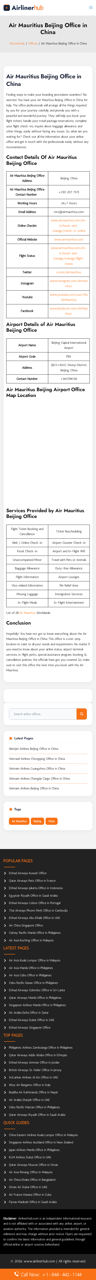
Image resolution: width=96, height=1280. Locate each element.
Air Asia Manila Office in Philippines (31, 968)
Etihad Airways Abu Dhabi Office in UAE (34, 918)
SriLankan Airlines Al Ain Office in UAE (33, 1077)
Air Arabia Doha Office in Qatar (29, 1013)
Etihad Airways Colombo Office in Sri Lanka (37, 990)
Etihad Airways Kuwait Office (27, 873)
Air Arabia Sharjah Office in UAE (29, 1100)
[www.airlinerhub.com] (23, 8)
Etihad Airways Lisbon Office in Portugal (34, 903)
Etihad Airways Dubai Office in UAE (31, 1020)
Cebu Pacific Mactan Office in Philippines (34, 1107)
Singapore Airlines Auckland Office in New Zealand (41, 1142)
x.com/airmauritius (68, 272)
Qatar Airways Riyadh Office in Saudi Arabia (37, 1115)
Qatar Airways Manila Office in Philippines (35, 998)
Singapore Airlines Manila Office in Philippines (37, 1005)
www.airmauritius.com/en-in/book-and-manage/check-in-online (69, 225)
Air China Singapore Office (26, 925)
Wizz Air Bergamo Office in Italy (30, 1085)
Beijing (37, 821)
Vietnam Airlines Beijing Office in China (34, 788)
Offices (33, 43)
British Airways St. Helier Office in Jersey (35, 1070)
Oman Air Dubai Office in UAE (28, 1187)
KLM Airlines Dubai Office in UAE (30, 1157)
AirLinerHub (17, 43)
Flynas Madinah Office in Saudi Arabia (32, 1202)
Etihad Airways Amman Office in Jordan (34, 1062)
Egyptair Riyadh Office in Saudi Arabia (33, 896)
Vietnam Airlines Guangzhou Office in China (37, 768)
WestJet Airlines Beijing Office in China (33, 749)
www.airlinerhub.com (40, 1261)
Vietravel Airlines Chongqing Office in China (37, 759)
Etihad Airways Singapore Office (29, 1027)
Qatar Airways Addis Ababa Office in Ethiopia (38, 1055)
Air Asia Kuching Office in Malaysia (31, 940)
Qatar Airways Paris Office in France (32, 881)
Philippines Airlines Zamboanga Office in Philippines (41, 1047)
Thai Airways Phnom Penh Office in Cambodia (38, 910)
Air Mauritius (27, 613)
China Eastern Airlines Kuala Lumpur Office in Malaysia (43, 1135)
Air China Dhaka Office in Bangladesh (32, 1180)
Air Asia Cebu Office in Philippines (30, 975)
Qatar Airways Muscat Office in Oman (33, 1165)
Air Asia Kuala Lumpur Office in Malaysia (34, 960)
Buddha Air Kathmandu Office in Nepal (33, 1092)
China (51, 821)
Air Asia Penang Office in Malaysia (30, 1172)
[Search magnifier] (82, 714)
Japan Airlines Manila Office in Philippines (34, 1150)
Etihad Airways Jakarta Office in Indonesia (36, 888)
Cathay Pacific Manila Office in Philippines (35, 933)
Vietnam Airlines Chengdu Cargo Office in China (39, 779)
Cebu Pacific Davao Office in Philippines (33, 983)
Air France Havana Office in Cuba (30, 1195)
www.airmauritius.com (68, 239)
